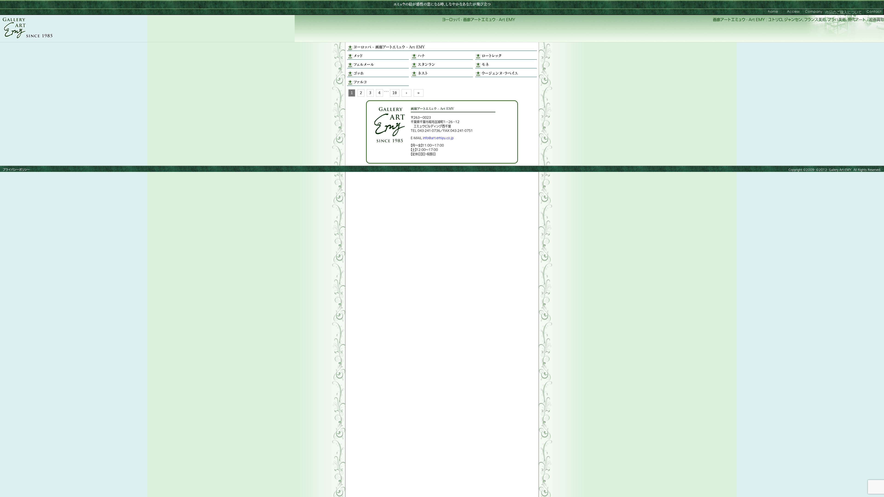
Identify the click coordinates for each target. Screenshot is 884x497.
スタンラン (426, 64)
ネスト (423, 73)
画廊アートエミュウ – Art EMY (773, 12)
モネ (485, 64)
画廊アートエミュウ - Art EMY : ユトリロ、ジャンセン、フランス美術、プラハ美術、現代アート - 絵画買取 (798, 20)
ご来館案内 (793, 12)
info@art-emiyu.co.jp (438, 138)
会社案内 (813, 12)
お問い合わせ (874, 12)
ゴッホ (359, 73)
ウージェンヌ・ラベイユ (500, 73)
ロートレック (492, 55)
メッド (358, 55)
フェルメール (364, 64)
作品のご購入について (843, 12)
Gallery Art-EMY (840, 170)
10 (394, 93)
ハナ (421, 55)
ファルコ (360, 82)
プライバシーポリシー (16, 170)
